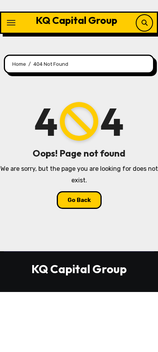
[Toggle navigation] (11, 22)
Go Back (79, 200)
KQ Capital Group (76, 20)
